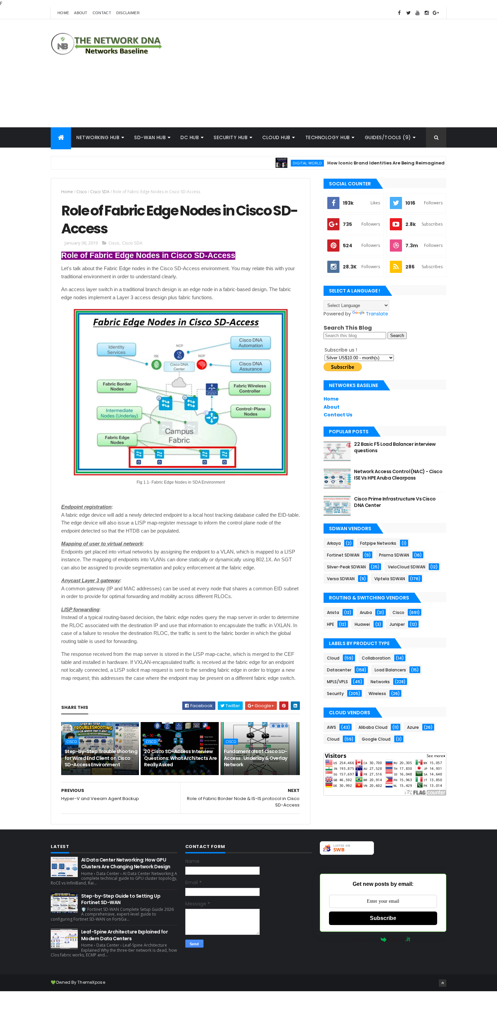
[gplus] (436, 13)
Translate (377, 313)
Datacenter (339, 670)
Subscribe (383, 918)
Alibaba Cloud (372, 727)
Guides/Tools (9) (388, 137)
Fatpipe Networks (378, 543)
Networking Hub (97, 137)
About (81, 13)
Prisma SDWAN (394, 555)
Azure (413, 727)
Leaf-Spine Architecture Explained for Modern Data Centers (124, 935)
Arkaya (334, 543)
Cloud (333, 658)
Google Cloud (376, 739)
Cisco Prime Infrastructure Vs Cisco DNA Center (394, 502)
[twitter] (408, 13)
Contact (102, 13)
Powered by (366, 939)
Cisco (81, 192)
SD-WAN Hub (150, 137)
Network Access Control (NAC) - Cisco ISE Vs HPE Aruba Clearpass (398, 475)
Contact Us (338, 414)
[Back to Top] (442, 983)
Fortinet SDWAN (343, 555)
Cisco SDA (100, 192)
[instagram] (426, 13)
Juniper (397, 624)
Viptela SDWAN (389, 579)
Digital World (286, 162)
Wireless (377, 693)
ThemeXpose (91, 982)
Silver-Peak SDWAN (346, 567)
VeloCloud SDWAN (406, 567)
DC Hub (190, 137)
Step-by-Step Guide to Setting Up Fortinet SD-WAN (120, 899)
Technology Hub (327, 137)
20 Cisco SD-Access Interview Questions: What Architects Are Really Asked (180, 758)
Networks (380, 682)
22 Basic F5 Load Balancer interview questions (394, 447)
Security (335, 693)
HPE (330, 624)
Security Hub (230, 137)
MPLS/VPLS (337, 682)
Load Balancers (390, 670)
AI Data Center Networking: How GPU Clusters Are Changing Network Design (125, 863)
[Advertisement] (323, 73)
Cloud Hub (276, 137)
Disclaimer (128, 13)
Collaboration (376, 658)
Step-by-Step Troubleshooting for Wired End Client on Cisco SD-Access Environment (101, 758)
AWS (331, 727)
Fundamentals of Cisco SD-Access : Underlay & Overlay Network (255, 758)
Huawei (362, 624)
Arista (333, 612)
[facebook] (399, 13)
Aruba (366, 612)
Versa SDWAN (341, 579)
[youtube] (417, 13)
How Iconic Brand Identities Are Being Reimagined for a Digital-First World (394, 163)
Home (63, 13)
